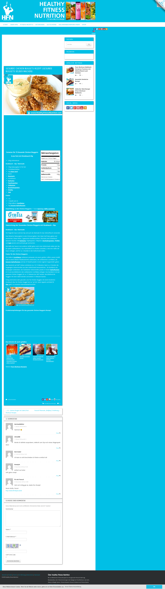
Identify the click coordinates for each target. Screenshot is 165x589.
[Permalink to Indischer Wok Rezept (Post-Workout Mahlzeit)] (70, 92)
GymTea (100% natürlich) (46, 209)
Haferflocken (54, 270)
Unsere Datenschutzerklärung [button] (73, 586)
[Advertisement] (33, 50)
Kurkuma (11, 181)
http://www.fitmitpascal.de (14, 491)
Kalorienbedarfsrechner (69, 25)
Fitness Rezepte (26, 25)
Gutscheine (51, 25)
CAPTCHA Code (10, 555)
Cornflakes (20, 203)
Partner (15, 575)
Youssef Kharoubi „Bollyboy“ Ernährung (47, 410)
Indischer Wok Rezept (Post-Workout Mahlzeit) (82, 91)
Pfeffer (10, 190)
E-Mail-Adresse (11, 536)
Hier (7, 284)
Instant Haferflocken (18, 205)
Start (5, 25)
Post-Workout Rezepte (19, 367)
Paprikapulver (13, 183)
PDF (52, 399)
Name (8, 529)
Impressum (37, 575)
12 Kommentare (12, 399)
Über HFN (14, 25)
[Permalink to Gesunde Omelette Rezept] (70, 82)
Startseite (4, 575)
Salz (9, 192)
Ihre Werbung (21, 575)
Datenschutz (30, 575)
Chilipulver (11, 185)
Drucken (58, 399)
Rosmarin (11, 176)
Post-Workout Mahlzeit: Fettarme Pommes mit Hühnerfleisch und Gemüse (83, 70)
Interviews (39, 25)
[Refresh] (20, 545)
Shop (84, 25)
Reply (57, 433)
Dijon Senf (14, 171)
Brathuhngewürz (14, 187)
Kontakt (6, 29)
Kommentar (9, 509)
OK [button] (154, 586)
